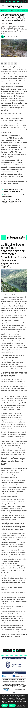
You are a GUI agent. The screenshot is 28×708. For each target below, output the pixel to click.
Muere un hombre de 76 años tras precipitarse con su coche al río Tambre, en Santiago (12, 201)
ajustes (5, 702)
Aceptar (4, 705)
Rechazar (12, 705)
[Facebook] (2, 1)
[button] (2, 63)
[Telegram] (18, 1)
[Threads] (21, 1)
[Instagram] (10, 1)
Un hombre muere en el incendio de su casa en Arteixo (13, 195)
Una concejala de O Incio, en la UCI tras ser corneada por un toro (13, 190)
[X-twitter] (6, 1)
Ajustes (19, 705)
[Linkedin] (14, 1)
